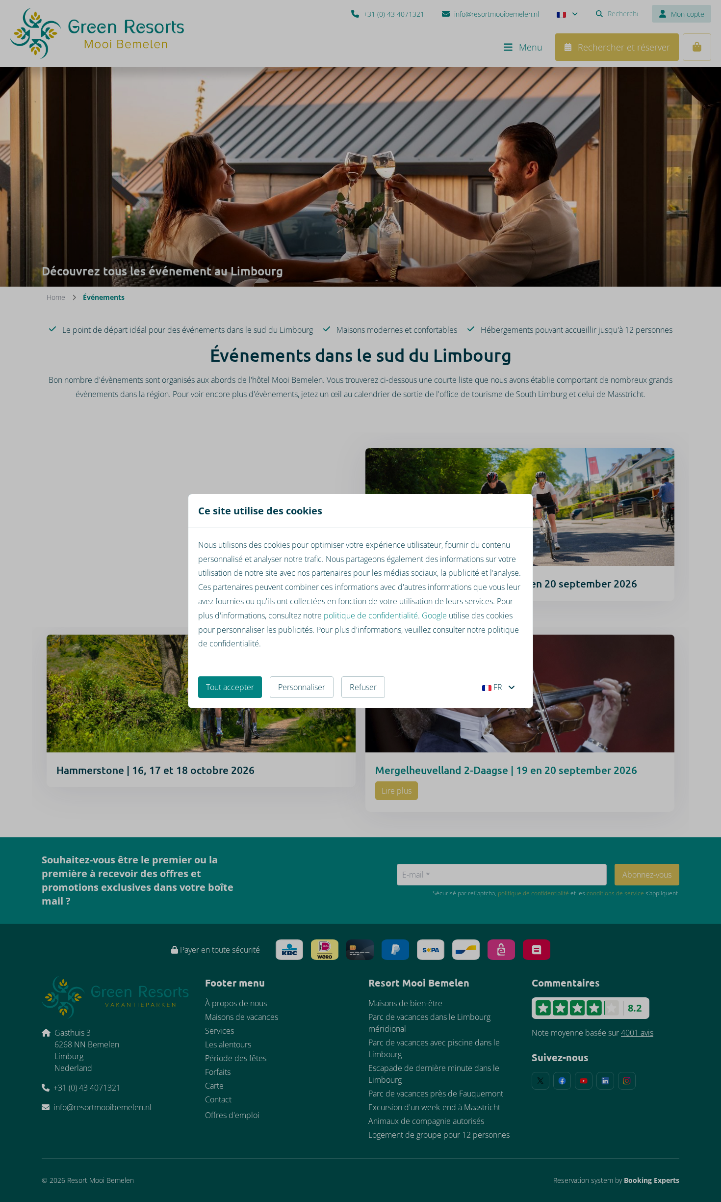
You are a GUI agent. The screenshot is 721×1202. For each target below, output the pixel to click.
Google (434, 615)
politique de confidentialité (371, 615)
